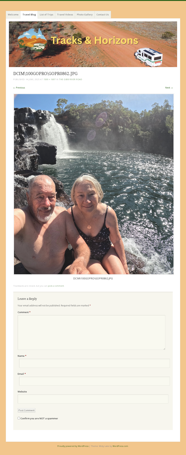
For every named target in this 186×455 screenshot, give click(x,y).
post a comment (56, 285)
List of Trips (46, 14)
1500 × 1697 (50, 79)
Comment (24, 312)
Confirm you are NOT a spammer (39, 418)
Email (22, 373)
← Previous (19, 87)
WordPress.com (120, 446)
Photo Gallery (85, 14)
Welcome (13, 14)
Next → (169, 87)
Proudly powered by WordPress (72, 446)
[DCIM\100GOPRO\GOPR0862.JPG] (93, 274)
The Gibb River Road (70, 79)
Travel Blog (29, 14)
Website (22, 391)
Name (22, 355)
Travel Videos (65, 14)
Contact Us (102, 14)
